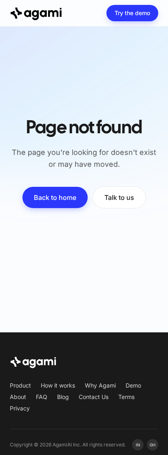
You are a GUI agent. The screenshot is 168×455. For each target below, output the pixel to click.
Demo (133, 385)
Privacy (20, 408)
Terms (126, 396)
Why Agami (100, 385)
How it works (58, 385)
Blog (63, 396)
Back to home (55, 197)
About (18, 396)
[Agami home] (36, 13)
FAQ (41, 396)
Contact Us (93, 396)
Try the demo (132, 12)
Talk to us (119, 197)
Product (20, 385)
